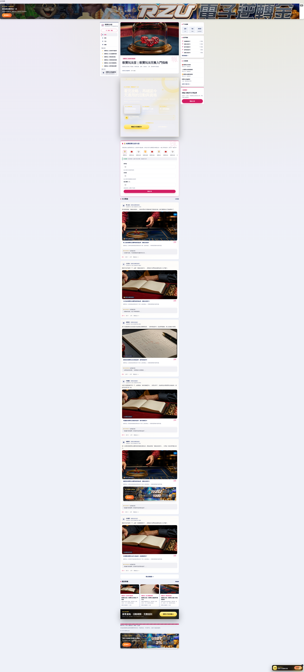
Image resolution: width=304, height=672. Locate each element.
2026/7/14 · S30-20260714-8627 (133, 265)
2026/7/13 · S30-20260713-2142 (133, 206)
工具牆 (138, 625)
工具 (104, 41)
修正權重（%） (127, 181)
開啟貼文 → (136, 257)
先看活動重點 (162, 127)
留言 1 (126, 257)
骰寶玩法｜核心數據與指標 (109, 53)
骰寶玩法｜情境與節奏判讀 (109, 59)
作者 (126, 625)
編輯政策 (131, 625)
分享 (131, 257)
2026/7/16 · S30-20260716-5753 (133, 382)
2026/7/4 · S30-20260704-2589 (133, 520)
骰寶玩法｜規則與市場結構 (109, 50)
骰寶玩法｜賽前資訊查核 (109, 56)
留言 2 (126, 512)
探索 (104, 38)
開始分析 (192, 101)
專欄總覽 (177, 581)
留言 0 (127, 435)
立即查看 (298, 667)
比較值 (125, 172)
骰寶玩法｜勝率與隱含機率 (109, 66)
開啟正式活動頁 (136, 127)
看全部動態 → (150, 576)
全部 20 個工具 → (186, 84)
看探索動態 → (185, 55)
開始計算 (149, 191)
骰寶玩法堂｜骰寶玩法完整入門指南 (145, 62)
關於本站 (122, 625)
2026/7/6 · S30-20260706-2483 (133, 324)
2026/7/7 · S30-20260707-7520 (133, 443)
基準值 (125, 163)
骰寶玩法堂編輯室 (126, 70)
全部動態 (177, 199)
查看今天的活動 (168, 614)
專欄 (104, 44)
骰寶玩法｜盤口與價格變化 (109, 63)
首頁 (104, 34)
